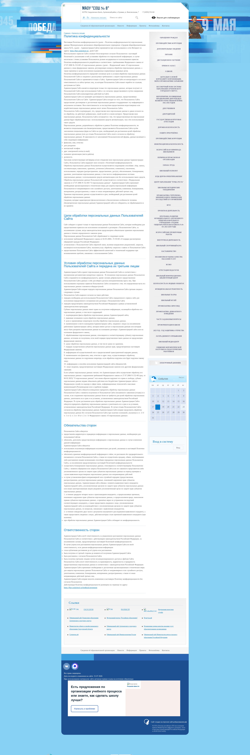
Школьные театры (168, 295)
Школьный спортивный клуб (168, 246)
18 (158, 407)
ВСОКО (168, 265)
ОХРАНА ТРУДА (169, 165)
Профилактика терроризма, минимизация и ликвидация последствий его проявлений (169, 197)
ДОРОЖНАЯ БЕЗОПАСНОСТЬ (169, 127)
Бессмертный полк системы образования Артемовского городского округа (169, 89)
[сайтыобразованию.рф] (185, 6)
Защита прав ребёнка (169, 133)
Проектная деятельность (169, 211)
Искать (137, 18)
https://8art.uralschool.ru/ (79, 51)
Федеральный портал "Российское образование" (122, 618)
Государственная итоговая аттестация (169, 121)
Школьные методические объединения (169, 189)
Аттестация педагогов (169, 270)
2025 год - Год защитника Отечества (168, 330)
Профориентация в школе (169, 325)
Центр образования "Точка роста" (168, 182)
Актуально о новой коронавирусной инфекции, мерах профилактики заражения (168, 79)
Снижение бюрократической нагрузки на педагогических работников (169, 349)
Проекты (142, 26)
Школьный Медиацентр (169, 342)
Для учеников (169, 108)
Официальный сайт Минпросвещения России (121, 634)
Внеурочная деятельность (168, 240)
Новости (120, 26)
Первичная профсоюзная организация (169, 158)
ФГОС (169, 205)
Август (181, 377)
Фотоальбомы (154, 26)
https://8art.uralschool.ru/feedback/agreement (80, 588)
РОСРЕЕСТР (125, 609)
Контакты (165, 26)
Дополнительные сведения (169, 49)
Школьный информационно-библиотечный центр (169, 277)
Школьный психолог (169, 171)
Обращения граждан (169, 38)
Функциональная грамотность (169, 289)
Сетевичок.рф (74, 634)
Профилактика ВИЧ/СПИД (169, 306)
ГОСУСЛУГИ (88, 609)
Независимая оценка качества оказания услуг (169, 258)
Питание (169, 54)
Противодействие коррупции (169, 43)
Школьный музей (168, 300)
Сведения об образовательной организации (98, 26)
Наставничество (168, 251)
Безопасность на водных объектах (168, 283)
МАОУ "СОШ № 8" (95, 8)
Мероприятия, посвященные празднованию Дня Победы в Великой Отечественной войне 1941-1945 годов (168, 100)
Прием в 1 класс (169, 66)
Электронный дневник (170, 363)
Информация (132, 26)
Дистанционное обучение (168, 60)
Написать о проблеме (84, 709)
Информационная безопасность (168, 144)
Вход (178, 448)
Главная (67, 33)
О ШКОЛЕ (168, 71)
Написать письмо (78, 33)
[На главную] (84, 18)
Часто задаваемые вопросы (169, 319)
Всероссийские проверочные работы (169, 233)
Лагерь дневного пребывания (169, 336)
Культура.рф (148, 618)
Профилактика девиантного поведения (169, 313)
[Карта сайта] (88, 18)
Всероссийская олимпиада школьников (169, 151)
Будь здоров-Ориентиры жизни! (168, 176)
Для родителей (168, 114)
